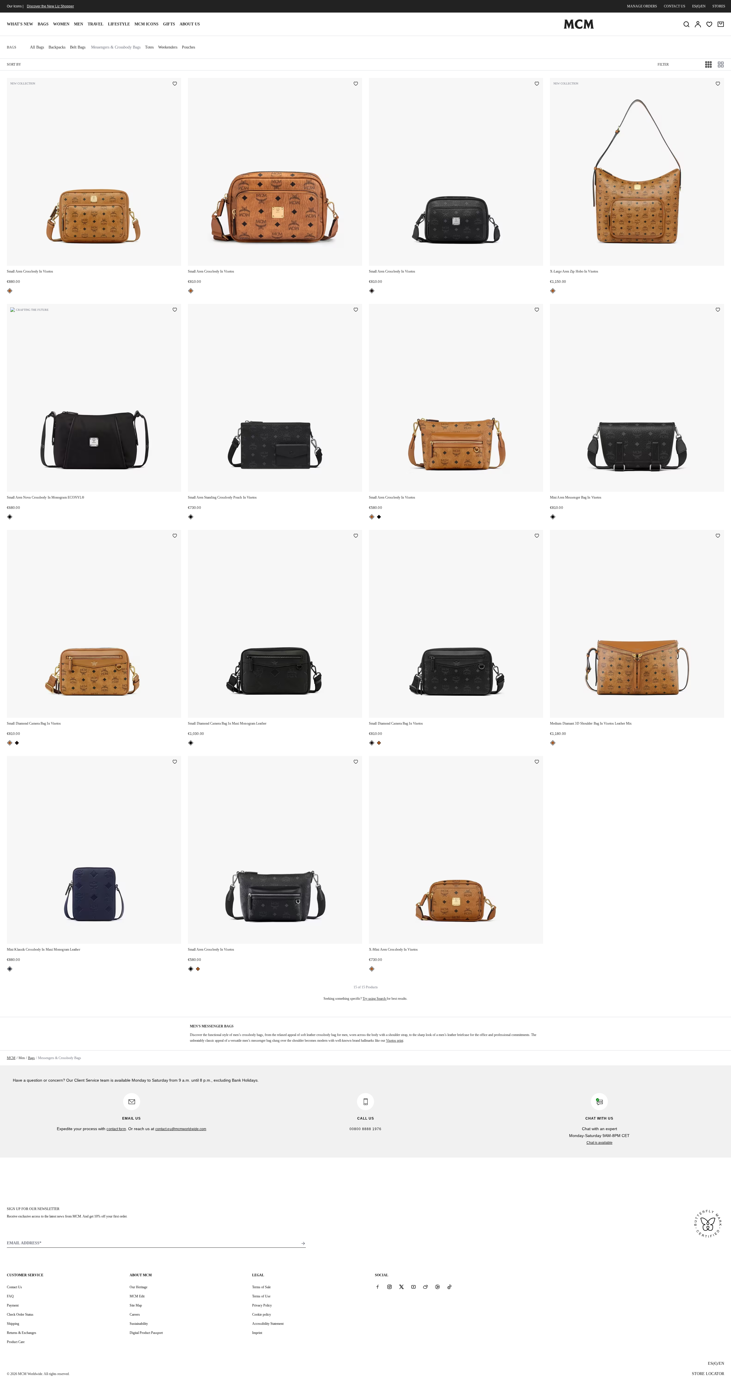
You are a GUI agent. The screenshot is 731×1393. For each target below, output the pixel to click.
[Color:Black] (372, 291)
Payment (13, 1305)
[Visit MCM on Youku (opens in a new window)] (437, 1286)
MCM (11, 1058)
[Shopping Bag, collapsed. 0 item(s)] (720, 24)
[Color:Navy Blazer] (10, 969)
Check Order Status (20, 1315)
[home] (579, 27)
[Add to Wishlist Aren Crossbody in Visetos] (174, 84)
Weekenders (167, 47)
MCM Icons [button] (146, 24)
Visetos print (394, 1041)
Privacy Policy (262, 1305)
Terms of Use (261, 1296)
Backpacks (57, 47)
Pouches (188, 47)
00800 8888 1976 (365, 1129)
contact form (116, 1129)
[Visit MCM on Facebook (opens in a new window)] (377, 1286)
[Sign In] (697, 24)
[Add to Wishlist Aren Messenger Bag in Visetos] (718, 310)
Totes (149, 47)
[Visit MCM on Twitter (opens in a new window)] (401, 1286)
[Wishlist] (709, 24)
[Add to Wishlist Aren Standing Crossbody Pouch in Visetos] (356, 310)
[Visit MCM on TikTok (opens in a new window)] (449, 1286)
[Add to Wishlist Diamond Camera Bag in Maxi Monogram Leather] (356, 536)
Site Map (136, 1305)
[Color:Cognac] (10, 291)
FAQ (10, 1296)
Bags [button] (43, 24)
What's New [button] (20, 24)
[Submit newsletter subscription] (303, 1243)
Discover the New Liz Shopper (50, 6)
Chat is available (599, 1143)
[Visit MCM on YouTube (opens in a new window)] (413, 1286)
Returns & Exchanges (21, 1333)
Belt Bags (77, 47)
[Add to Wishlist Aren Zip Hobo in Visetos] (718, 84)
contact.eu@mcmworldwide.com (180, 1129)
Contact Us (14, 1287)
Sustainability (139, 1324)
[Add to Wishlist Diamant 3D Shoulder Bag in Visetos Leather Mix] (718, 536)
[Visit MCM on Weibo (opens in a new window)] (425, 1286)
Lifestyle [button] (119, 24)
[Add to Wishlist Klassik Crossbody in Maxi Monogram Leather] (174, 762)
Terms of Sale (261, 1287)
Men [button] (78, 24)
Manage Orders (642, 6)
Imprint (257, 1333)
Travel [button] (95, 24)
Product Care (16, 1342)
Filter (663, 64)
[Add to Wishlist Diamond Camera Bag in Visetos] (174, 536)
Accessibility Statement (268, 1324)
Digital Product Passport (146, 1333)
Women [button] (61, 24)
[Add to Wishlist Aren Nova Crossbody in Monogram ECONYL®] (174, 310)
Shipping (13, 1324)
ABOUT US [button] (190, 24)
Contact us (674, 6)
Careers (135, 1315)
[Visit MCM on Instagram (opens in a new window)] (389, 1286)
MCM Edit (137, 1296)
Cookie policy (261, 1315)
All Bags (37, 47)
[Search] (686, 24)
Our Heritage (138, 1287)
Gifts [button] (169, 24)
